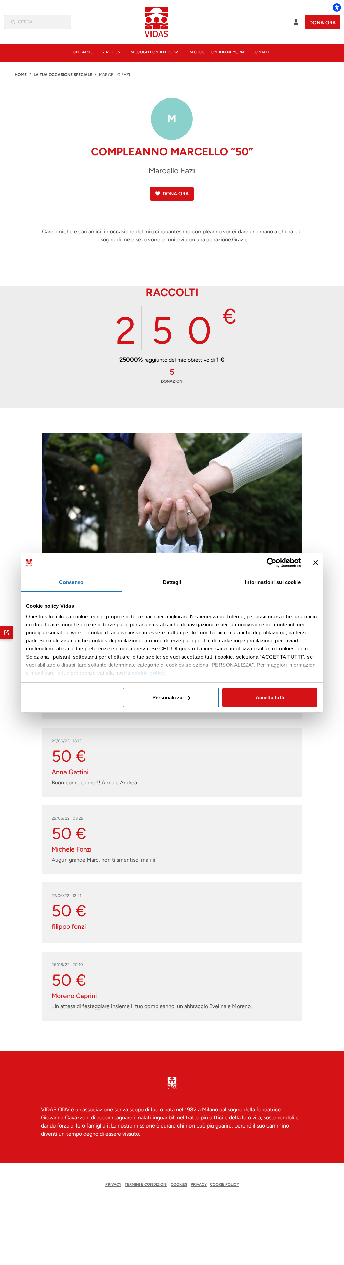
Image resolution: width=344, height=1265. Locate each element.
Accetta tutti (270, 697)
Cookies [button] (179, 1184)
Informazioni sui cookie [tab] (272, 582)
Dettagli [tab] (172, 582)
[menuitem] (83, 52)
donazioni (172, 375)
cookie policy (148, 673)
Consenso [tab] (71, 582)
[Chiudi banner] (315, 562)
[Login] (296, 22)
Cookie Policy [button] (224, 1184)
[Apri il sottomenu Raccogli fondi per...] (176, 52)
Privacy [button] (113, 1184)
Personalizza (167, 697)
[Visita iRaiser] (172, 1203)
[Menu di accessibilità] (337, 7)
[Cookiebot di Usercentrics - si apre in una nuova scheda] (271, 563)
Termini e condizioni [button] (146, 1184)
